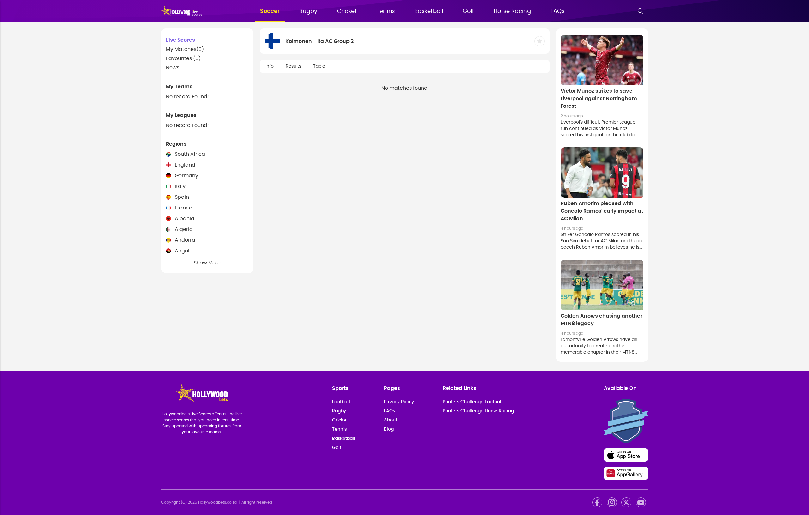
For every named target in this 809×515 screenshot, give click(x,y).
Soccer (270, 11)
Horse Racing (512, 11)
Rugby (308, 11)
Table (319, 66)
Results (293, 66)
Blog (389, 429)
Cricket (347, 11)
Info (269, 66)
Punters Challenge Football (472, 402)
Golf (468, 11)
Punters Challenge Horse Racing (478, 411)
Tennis (385, 11)
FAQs (557, 11)
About (390, 420)
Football (341, 402)
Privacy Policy (399, 402)
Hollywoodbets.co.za (217, 502)
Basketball (428, 11)
